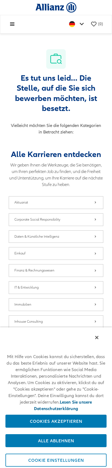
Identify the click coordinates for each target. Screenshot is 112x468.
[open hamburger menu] (12, 24)
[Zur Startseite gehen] (56, 7)
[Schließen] (97, 337)
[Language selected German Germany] (77, 24)
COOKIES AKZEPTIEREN (56, 421)
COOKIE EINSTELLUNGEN (56, 460)
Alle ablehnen (56, 440)
